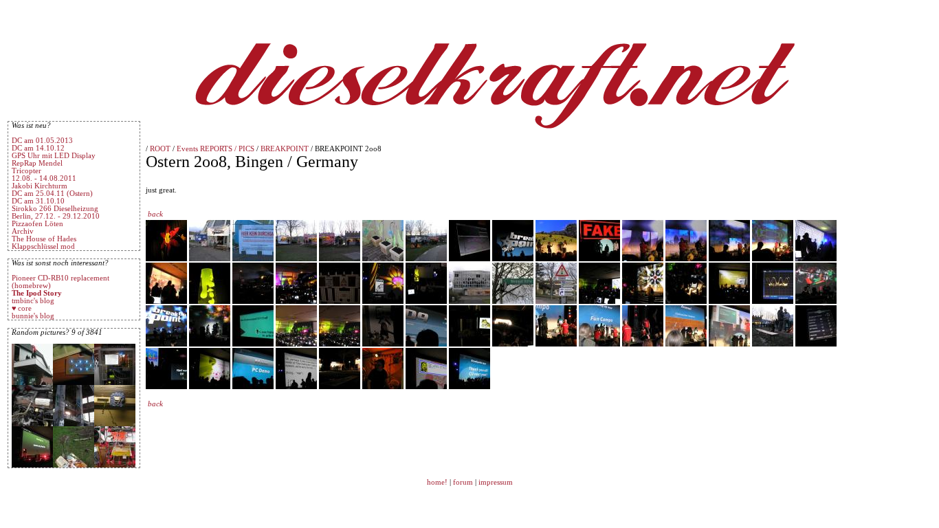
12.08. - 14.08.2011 (44, 178)
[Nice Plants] (383, 259)
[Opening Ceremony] (556, 259)
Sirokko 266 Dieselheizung (55, 208)
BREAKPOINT (285, 149)
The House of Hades (44, 239)
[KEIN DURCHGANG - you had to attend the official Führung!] (253, 259)
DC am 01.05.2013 (42, 140)
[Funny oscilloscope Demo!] (772, 301)
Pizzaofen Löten (37, 224)
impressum (495, 482)
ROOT (160, 149)
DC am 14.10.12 (38, 148)
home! (438, 482)
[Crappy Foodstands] (296, 259)
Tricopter (26, 171)
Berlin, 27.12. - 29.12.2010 (56, 216)
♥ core (22, 308)
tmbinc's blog (33, 301)
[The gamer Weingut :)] (512, 301)
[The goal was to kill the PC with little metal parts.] (729, 344)
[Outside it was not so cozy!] (816, 344)
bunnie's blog (33, 316)
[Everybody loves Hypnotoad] (469, 344)
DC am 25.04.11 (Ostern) (52, 193)
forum (463, 482)
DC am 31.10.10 (38, 201)
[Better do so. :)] (339, 301)
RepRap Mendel (37, 163)
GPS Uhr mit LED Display (54, 156)
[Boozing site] (426, 259)
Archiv (23, 231)
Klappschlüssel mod (43, 246)
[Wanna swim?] (469, 301)
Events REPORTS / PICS (215, 149)
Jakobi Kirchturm (39, 186)
